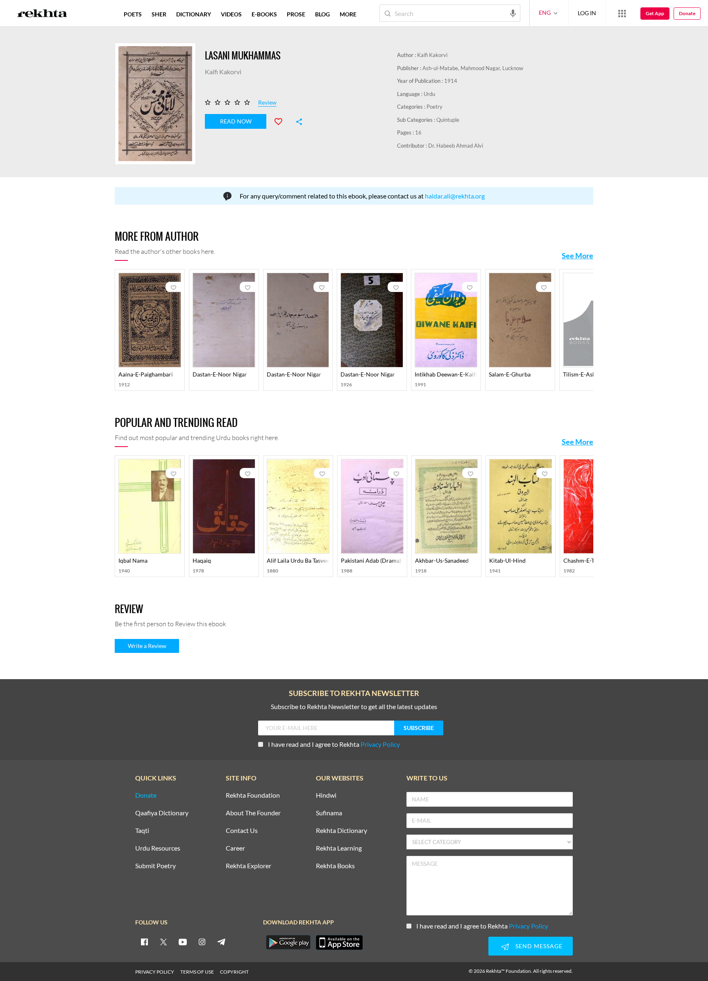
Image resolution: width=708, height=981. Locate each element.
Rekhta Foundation (253, 795)
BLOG (322, 14)
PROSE (296, 14)
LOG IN (587, 12)
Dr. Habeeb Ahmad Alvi (455, 145)
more (348, 14)
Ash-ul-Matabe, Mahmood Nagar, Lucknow (472, 68)
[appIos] (339, 942)
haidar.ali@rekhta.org (455, 196)
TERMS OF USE (197, 972)
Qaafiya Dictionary (161, 813)
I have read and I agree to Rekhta (334, 744)
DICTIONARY (193, 14)
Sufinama (329, 813)
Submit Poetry (155, 865)
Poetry (434, 106)
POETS (133, 14)
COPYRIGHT (234, 972)
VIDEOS (231, 14)
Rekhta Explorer (248, 865)
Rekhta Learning (339, 848)
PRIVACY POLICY (154, 972)
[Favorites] (282, 120)
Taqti (142, 830)
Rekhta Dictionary (341, 830)
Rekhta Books (335, 865)
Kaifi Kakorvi (432, 55)
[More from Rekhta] (622, 13)
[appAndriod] (288, 942)
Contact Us (242, 830)
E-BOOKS (264, 14)
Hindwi (326, 795)
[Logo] (42, 14)
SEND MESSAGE (539, 945)
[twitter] (163, 941)
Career (235, 848)
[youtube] (182, 941)
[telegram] (221, 941)
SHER (159, 14)
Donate (687, 13)
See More (577, 255)
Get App (655, 13)
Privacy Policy (380, 744)
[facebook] (144, 941)
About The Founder (253, 813)
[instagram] (202, 941)
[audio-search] (513, 12)
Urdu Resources (157, 848)
